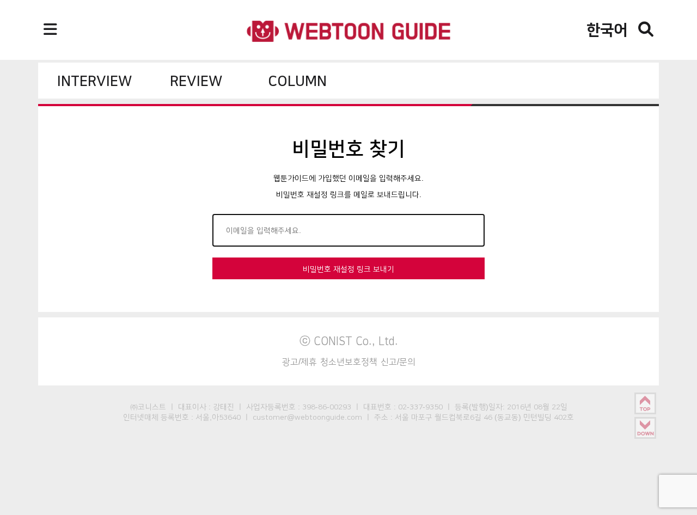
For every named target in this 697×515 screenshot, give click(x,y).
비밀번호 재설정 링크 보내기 (348, 269)
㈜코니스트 (148, 406)
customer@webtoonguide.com (307, 417)
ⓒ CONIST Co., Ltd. (348, 341)
